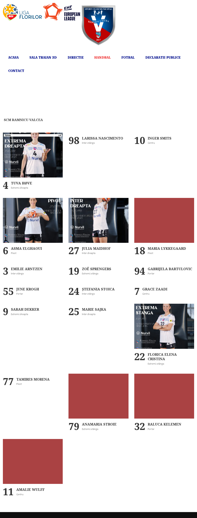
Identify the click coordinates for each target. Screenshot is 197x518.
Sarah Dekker (25, 309)
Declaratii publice (162, 57)
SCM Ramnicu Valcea (23, 120)
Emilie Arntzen (26, 269)
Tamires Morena (33, 379)
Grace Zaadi (154, 289)
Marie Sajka (94, 309)
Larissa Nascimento (102, 138)
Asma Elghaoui (26, 248)
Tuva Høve (21, 183)
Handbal (102, 57)
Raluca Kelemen (164, 424)
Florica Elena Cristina (162, 356)
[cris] (164, 326)
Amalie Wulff (30, 489)
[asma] (33, 220)
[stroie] (98, 396)
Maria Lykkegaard (167, 248)
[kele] (164, 396)
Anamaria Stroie (99, 424)
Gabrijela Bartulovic (170, 269)
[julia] (98, 220)
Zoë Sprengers (96, 269)
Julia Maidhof (96, 248)
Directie (75, 57)
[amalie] (33, 461)
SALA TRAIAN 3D (43, 57)
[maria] (164, 220)
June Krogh (27, 289)
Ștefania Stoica (98, 289)
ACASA (13, 57)
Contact (16, 70)
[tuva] (33, 155)
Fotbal (127, 57)
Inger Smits (159, 138)
